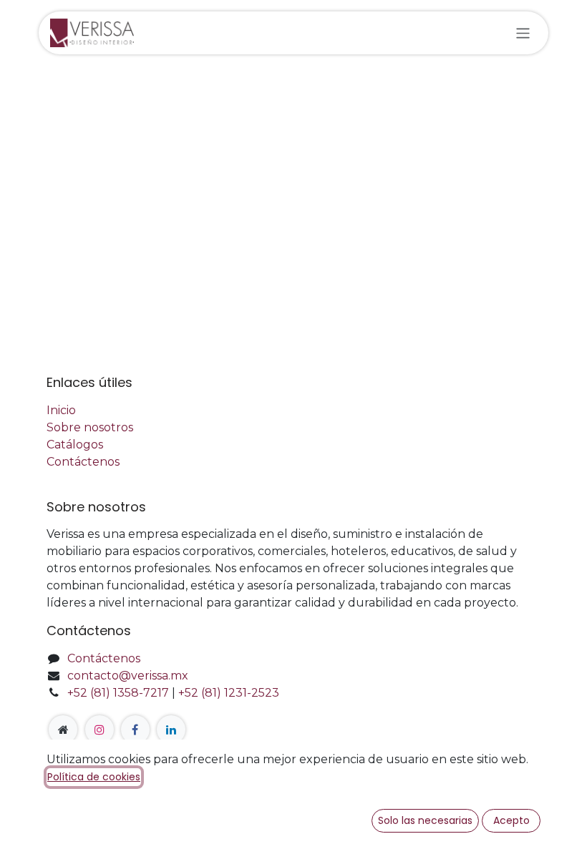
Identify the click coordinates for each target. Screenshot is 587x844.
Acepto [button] (511, 820)
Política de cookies (93, 777)
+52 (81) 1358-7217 (118, 693)
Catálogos (75, 444)
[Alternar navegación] (523, 32)
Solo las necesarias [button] (425, 820)
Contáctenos (83, 461)
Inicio (61, 410)
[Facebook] (135, 729)
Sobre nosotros (90, 427)
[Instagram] (99, 729)
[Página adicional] (63, 729)
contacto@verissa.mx (127, 675)
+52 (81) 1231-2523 (228, 693)
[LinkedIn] (171, 729)
